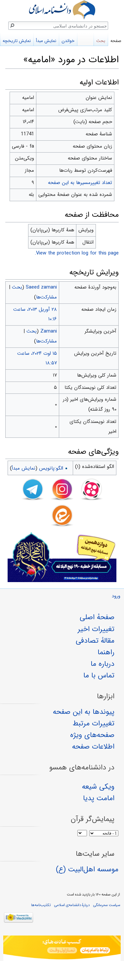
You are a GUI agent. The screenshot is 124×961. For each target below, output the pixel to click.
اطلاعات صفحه (93, 746)
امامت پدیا (98, 798)
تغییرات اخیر (96, 629)
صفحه (115, 40)
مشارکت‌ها (46, 297)
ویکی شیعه (98, 786)
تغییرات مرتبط (93, 723)
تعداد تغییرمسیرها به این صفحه (80, 183)
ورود (116, 596)
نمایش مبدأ (23, 468)
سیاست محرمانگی (106, 905)
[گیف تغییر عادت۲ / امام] (62, 948)
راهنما (106, 652)
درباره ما (102, 663)
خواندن (68, 40)
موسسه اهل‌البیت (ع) (87, 869)
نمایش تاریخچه (17, 40)
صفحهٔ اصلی (97, 617)
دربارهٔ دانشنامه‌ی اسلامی (72, 905)
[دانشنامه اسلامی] (62, 10)
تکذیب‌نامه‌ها (41, 905)
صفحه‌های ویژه (92, 735)
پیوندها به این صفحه (83, 711)
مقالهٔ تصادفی (95, 640)
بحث (17, 287)
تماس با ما (98, 675)
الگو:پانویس (51, 468)
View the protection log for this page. (77, 253)
